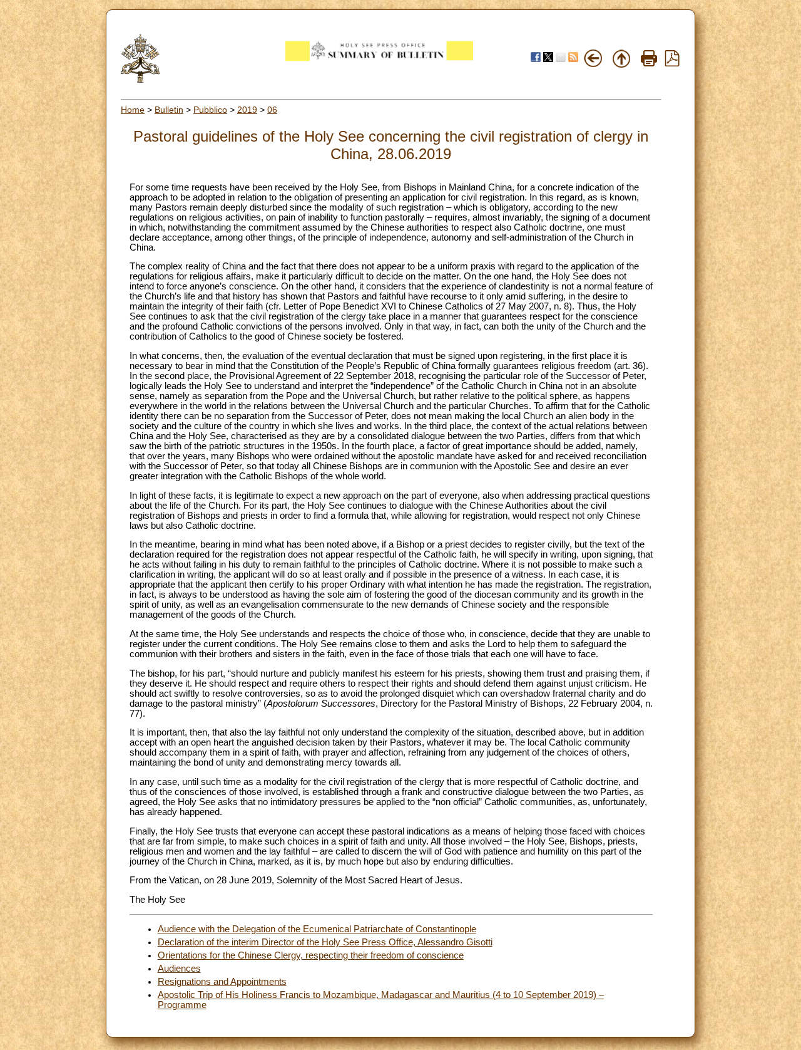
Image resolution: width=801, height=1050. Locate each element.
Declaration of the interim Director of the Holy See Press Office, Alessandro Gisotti (325, 942)
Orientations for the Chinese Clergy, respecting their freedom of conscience (311, 955)
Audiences (179, 969)
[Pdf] (672, 63)
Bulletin (169, 110)
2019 (247, 110)
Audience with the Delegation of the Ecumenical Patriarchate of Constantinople (317, 929)
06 (272, 110)
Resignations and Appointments (222, 982)
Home (133, 110)
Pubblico (210, 110)
